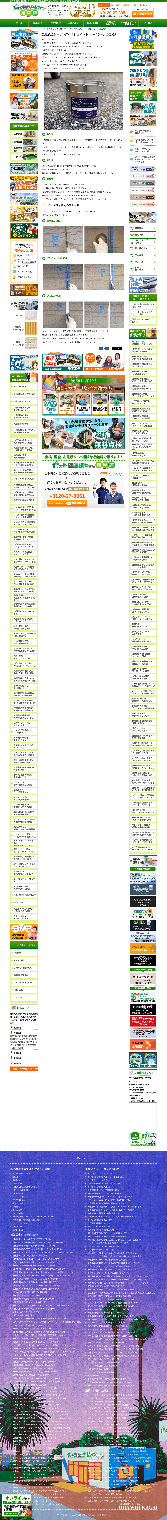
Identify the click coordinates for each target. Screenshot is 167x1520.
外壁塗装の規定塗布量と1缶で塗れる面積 (142, 655)
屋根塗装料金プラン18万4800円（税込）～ (104, 1193)
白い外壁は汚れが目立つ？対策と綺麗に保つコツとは (143, 781)
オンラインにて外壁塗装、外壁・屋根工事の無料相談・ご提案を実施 (114, 1256)
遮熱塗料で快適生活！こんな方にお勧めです (105, 1421)
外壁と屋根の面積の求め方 (25, 895)
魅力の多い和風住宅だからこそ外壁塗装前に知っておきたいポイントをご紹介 (118, 1283)
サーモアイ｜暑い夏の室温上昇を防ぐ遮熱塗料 (106, 1401)
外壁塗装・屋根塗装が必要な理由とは (27, 1295)
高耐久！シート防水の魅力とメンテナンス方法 (24, 850)
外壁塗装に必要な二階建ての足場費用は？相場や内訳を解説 (111, 1386)
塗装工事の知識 (20, 386)
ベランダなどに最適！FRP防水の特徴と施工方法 (25, 835)
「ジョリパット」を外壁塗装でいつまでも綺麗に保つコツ (35, 1408)
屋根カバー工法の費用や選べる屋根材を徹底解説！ (108, 1236)
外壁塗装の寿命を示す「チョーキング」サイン (24, 545)
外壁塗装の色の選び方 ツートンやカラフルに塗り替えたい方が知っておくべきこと (45, 1252)
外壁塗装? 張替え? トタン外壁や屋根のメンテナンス (108, 1273)
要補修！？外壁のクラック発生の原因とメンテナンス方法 (35, 1342)
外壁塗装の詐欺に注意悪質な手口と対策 (141, 410)
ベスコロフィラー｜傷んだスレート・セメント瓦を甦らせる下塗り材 (114, 1408)
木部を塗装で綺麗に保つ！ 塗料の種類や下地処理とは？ (35, 1444)
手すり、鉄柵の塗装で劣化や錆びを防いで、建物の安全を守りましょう (115, 1336)
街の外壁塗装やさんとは (22, 1173)
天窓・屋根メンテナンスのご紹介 (23, 657)
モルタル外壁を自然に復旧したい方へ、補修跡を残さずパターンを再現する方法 (44, 1352)
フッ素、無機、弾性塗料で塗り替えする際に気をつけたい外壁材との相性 (41, 1411)
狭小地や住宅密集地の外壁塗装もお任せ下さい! (24, 716)
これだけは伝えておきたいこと (25, 1187)
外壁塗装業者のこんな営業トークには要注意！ (143, 566)
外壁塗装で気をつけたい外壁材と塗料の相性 (24, 910)
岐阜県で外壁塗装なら (23, 968)
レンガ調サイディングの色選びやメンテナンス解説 (25, 560)
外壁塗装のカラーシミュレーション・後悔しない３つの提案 (36, 1259)
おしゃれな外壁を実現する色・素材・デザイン (143, 752)
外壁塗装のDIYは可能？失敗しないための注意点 (142, 573)
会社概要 (147, 23)
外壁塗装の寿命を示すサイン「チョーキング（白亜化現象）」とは (39, 1338)
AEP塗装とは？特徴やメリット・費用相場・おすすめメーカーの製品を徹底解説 (119, 1461)
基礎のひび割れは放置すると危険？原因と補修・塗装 (33, 1461)
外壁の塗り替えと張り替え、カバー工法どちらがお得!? (34, 1309)
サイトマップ (19, 997)
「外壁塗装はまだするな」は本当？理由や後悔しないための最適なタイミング (43, 1272)
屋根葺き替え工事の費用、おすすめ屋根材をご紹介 (108, 1233)
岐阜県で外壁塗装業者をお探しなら (27, 1220)
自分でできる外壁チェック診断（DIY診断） (30, 1302)
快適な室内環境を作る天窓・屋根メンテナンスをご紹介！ (110, 1309)
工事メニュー (74, 23)
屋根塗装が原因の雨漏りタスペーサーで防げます (24, 709)
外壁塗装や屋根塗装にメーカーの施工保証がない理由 (143, 528)
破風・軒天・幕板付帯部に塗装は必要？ (23, 627)
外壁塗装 (24, 134)
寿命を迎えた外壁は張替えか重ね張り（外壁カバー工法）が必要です (114, 1240)
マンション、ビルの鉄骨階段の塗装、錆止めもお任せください (112, 1333)
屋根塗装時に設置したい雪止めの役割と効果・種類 (25, 679)
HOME (45, 29)
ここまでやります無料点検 (129, 23)
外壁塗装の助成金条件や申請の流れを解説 (142, 358)
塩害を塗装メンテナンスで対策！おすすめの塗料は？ (33, 1441)
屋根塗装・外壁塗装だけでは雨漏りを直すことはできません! (36, 1289)
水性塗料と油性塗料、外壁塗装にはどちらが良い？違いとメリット (113, 1478)
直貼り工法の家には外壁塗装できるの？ (140, 595)
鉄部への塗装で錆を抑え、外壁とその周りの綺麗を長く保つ (111, 1329)
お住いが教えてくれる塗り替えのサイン (23, 409)
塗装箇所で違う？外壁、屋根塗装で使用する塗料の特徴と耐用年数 (113, 1468)
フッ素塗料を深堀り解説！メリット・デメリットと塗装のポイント (39, 1494)
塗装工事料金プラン (111, 23)
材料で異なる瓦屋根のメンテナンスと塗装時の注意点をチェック (113, 1289)
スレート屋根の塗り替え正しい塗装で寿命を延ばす (25, 701)
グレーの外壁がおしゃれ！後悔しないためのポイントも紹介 (36, 1478)
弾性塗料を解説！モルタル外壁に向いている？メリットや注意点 (38, 1497)
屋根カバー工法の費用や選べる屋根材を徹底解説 (24, 471)
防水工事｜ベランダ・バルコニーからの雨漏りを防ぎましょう (112, 1253)
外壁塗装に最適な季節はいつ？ (24, 501)
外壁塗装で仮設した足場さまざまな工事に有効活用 (143, 543)
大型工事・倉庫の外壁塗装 (98, 1369)
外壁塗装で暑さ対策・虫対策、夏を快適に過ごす (107, 1379)
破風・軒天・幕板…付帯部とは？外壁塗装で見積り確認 (109, 1296)
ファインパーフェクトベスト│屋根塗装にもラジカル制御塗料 (111, 1398)
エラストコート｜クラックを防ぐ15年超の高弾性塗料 (108, 1428)
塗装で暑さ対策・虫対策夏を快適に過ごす (24, 538)
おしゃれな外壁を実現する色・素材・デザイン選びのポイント (37, 1471)
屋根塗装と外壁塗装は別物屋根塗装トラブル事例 (25, 605)
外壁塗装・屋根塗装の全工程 (99, 1187)
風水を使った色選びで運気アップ (144, 132)
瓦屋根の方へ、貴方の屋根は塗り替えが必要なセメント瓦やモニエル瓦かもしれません (121, 1293)
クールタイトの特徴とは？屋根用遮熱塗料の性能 (143, 833)
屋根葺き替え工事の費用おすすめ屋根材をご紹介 (24, 464)
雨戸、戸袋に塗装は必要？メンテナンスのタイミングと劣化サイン (113, 1352)
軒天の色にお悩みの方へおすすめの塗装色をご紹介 (25, 649)
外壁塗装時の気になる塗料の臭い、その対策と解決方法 (34, 1282)
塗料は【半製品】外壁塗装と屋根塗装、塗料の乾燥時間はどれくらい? (40, 1388)
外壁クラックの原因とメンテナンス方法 (23, 553)
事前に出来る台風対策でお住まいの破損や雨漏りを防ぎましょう (38, 1454)
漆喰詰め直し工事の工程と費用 (140, 633)
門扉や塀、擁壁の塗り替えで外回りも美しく (105, 1246)
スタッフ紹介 (19, 960)
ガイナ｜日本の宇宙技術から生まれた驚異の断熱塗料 (108, 1438)
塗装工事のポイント (22, 401)
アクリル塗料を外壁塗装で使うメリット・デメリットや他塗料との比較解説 (117, 1451)
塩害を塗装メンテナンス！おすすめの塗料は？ (25, 865)
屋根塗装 (24, 142)
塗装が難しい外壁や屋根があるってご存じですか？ (143, 581)
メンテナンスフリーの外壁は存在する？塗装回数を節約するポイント (39, 1319)
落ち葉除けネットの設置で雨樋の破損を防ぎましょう (108, 1323)
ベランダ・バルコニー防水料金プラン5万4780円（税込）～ (111, 1200)
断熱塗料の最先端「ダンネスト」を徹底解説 (143, 707)
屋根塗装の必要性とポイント (99, 1227)
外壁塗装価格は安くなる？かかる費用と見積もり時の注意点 (111, 1210)
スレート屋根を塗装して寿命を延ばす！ (103, 1366)
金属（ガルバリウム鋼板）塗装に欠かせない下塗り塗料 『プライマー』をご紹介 (119, 1491)
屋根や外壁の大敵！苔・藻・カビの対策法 (141, 670)
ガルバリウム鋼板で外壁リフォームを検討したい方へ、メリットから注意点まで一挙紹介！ (48, 1322)
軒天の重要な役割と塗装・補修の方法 (22, 642)
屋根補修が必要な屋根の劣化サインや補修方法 (24, 694)
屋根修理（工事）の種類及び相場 (22, 456)
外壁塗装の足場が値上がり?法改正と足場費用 (143, 551)
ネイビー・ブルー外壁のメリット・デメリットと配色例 (34, 1474)
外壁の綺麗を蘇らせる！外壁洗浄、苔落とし (142, 662)
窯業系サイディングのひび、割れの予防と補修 (142, 588)
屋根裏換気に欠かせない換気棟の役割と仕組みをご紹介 (34, 1438)
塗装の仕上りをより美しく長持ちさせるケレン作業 (25, 590)
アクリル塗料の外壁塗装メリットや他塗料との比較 (25, 508)
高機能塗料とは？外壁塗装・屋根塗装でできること (25, 597)
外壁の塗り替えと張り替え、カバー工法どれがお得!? (142, 447)
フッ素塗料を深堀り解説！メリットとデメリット (143, 804)
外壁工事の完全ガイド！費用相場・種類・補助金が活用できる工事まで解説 (42, 1275)
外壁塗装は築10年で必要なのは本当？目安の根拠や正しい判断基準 (39, 1269)
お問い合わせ (19, 990)
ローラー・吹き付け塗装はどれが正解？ (140, 647)
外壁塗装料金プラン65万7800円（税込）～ (104, 1190)
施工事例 (37, 23)
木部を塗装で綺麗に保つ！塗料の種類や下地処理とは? (143, 685)
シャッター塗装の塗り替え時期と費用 (22, 798)
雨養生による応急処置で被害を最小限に (142, 722)
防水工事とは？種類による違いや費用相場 (25, 828)
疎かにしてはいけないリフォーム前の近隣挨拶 (142, 424)
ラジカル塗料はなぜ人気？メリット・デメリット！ (143, 841)
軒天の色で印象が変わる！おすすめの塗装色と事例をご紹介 (111, 1306)
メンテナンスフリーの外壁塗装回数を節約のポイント (143, 462)
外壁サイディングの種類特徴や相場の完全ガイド (24, 568)
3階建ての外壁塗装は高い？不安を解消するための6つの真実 (36, 1285)
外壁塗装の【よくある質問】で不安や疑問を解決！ (33, 1239)
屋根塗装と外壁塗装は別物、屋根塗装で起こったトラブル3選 (37, 1378)
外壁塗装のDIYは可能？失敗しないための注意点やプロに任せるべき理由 (41, 1305)
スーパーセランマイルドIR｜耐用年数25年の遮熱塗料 (108, 1405)
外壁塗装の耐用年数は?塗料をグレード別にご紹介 (25, 486)
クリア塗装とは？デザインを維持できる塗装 (25, 530)
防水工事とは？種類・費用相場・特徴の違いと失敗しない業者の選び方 (40, 1425)
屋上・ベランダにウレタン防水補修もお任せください (25, 843)
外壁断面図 (18, 902)
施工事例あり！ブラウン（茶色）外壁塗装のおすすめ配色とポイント (39, 1491)
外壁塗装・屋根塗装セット (24, 149)
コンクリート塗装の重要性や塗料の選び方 (23, 806)
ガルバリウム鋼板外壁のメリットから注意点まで (142, 469)
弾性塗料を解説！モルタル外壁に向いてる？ (143, 811)
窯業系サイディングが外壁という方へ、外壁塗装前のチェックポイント (115, 1497)
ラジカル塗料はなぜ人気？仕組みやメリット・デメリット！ (36, 1501)
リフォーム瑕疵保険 (21, 1190)
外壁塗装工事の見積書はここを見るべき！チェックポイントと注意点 (114, 1207)
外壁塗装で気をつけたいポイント (24, 612)
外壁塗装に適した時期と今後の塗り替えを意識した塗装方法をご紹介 (39, 1332)
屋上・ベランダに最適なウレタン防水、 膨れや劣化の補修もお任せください (42, 1431)
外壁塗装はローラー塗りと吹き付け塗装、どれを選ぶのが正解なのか (39, 1391)
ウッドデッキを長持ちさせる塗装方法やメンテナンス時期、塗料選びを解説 (117, 1339)
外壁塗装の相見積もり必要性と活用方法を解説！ (143, 380)
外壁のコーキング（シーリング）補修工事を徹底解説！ (109, 1266)
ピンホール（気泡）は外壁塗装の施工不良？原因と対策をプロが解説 (39, 1355)
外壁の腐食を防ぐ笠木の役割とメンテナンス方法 (25, 664)
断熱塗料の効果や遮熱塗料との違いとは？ (142, 699)
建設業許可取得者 (21, 975)
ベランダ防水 (24, 157)
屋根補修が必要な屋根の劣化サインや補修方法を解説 (108, 1326)
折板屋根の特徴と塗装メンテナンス (21, 739)
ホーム (19, 23)
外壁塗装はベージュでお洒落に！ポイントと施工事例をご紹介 (37, 1488)
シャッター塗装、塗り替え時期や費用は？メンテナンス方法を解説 (113, 1346)
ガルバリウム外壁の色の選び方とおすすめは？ (31, 1325)
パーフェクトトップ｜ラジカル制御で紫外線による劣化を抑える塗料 (114, 1395)
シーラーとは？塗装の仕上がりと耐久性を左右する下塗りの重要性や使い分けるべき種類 (122, 1484)
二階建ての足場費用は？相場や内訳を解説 (142, 558)
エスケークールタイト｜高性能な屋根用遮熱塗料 (107, 1418)
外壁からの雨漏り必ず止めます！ (101, 1220)
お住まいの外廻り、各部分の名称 (26, 1312)
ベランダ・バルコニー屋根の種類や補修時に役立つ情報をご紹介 (38, 1421)
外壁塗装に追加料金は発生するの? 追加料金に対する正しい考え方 (113, 1263)
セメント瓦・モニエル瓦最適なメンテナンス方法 (24, 753)
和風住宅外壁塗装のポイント (140, 625)
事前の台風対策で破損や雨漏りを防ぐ (140, 714)
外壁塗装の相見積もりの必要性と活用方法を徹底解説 (33, 1368)
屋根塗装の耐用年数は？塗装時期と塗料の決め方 (142, 744)
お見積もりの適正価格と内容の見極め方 (142, 402)
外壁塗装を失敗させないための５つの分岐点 (30, 1256)
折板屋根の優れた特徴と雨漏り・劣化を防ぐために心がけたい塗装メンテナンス (119, 1276)
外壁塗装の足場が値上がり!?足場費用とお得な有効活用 (109, 1382)
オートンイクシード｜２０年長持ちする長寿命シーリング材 (111, 1444)
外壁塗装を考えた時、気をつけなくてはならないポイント (35, 1362)
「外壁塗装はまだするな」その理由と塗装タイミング (25, 431)
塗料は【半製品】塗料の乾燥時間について (24, 872)
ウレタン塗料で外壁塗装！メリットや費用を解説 (25, 516)
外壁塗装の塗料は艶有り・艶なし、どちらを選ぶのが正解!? (111, 1474)
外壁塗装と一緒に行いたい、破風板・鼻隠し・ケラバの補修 (111, 1299)
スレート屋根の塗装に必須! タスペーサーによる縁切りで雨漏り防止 (39, 1382)
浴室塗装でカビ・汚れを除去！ (22, 791)
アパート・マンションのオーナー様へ (142, 313)
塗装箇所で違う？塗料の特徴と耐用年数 (141, 491)
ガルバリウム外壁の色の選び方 (140, 476)
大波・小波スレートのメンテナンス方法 (23, 917)
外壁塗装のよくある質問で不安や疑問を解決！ (143, 350)
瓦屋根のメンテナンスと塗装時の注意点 (24, 746)
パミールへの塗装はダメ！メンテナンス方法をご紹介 (143, 692)
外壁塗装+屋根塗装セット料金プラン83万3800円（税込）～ (111, 1197)
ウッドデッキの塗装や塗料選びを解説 (23, 783)
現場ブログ (17, 1180)
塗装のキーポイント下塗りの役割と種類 (140, 499)
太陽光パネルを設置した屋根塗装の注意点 (142, 677)
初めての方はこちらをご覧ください (102, 1173)
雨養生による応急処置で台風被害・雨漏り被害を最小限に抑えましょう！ (41, 1458)
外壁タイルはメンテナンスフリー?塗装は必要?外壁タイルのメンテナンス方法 (118, 1280)
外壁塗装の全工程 (21, 424)
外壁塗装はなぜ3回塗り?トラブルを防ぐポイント (24, 620)
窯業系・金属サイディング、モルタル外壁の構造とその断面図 (37, 1405)
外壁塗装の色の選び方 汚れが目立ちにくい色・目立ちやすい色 (37, 1249)
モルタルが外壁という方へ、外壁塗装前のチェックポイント (111, 1494)
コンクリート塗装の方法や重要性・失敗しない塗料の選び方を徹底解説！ (116, 1349)
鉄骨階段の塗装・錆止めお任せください (24, 768)
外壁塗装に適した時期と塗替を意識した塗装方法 (24, 493)
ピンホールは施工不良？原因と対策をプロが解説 (24, 582)
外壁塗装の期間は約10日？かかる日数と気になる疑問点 (34, 1266)
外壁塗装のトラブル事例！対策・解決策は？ (143, 737)
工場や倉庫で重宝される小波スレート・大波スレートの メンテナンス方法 (41, 1415)
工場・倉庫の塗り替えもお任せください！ (143, 305)
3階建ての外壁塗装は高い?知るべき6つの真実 (143, 439)
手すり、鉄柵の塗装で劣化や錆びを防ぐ (23, 776)
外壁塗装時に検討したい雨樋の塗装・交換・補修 (24, 672)
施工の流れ (92, 23)
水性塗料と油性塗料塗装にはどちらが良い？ (142, 610)
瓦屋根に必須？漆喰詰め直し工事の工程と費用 (106, 1286)
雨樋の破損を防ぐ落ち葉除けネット (21, 687)
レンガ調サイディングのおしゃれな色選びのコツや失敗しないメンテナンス (42, 1345)
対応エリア (17, 1210)
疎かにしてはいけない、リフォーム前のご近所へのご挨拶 (35, 1279)
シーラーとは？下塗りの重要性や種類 (141, 514)
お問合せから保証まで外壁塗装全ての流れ (104, 1183)
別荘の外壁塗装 (94, 1376)
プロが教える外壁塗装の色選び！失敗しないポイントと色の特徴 (38, 1242)
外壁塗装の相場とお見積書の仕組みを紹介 (142, 387)
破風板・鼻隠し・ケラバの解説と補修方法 (25, 635)
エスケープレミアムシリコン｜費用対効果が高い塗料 (108, 1415)
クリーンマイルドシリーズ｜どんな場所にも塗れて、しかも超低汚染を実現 (117, 1441)
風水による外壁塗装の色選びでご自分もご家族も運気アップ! (36, 1262)
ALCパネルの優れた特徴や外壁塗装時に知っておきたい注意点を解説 (39, 1398)
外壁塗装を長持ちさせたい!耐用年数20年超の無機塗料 (143, 521)
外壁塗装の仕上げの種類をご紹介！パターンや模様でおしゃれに (38, 1504)
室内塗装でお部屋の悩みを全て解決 (102, 1250)
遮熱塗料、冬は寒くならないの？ (101, 1464)
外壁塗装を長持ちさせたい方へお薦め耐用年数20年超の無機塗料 (113, 1481)
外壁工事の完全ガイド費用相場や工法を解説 (23, 441)
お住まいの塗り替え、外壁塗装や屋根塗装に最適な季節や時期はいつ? (40, 1335)
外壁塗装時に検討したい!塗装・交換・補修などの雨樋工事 (110, 1316)
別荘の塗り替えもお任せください (143, 320)
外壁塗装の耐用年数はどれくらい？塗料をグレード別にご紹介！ (38, 1329)
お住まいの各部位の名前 (24, 479)
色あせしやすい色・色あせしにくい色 (143, 150)
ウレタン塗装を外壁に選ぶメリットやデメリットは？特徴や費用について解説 (118, 1454)
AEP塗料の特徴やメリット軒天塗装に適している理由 (143, 848)
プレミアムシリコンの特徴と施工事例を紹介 (141, 826)
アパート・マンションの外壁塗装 (101, 1372)
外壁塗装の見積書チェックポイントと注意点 (143, 395)
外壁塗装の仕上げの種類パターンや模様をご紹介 (142, 818)
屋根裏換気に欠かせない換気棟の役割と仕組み (24, 858)
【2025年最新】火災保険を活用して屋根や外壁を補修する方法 (112, 1217)
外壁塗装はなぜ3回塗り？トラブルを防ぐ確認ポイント (34, 1365)
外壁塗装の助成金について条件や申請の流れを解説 (108, 1260)
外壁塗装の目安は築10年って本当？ (21, 416)
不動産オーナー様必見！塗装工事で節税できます (142, 536)
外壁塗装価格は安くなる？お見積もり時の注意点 (25, 449)
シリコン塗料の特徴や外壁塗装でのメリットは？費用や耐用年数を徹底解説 (117, 1448)
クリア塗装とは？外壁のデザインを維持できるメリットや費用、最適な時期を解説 (119, 1458)
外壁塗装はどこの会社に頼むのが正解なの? (30, 1385)
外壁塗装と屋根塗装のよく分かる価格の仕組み (106, 1177)
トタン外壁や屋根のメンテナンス (22, 731)
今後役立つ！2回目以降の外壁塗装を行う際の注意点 (108, 1243)
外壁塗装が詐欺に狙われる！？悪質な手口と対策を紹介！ (35, 1372)
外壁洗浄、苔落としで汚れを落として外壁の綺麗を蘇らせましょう (113, 1356)
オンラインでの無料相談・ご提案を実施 (142, 343)
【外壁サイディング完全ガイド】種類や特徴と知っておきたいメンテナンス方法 (44, 1348)
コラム (53, 29)
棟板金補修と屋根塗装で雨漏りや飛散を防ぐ (24, 813)
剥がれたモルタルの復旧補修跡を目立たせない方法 (25, 575)
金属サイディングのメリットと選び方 (22, 724)
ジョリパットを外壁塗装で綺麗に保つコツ (143, 640)
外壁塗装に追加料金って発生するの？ (140, 372)
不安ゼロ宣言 (18, 1203)
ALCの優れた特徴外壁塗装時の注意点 (22, 887)
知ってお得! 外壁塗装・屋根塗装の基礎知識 (30, 1292)
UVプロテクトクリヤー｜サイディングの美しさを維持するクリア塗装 (115, 1431)
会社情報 (16, 1207)
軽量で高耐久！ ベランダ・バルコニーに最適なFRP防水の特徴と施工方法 (41, 1428)
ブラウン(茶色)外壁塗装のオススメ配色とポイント (143, 796)
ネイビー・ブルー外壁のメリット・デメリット (142, 759)
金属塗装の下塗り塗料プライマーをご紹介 (141, 506)
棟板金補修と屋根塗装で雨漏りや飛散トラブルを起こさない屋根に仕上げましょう (45, 1418)
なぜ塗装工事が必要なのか (25, 394)
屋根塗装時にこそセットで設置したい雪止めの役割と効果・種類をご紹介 (116, 1319)
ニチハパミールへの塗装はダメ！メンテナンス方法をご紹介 (36, 1448)
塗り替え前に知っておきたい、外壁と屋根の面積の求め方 (35, 1401)
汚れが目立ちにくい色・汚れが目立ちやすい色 (145, 141)
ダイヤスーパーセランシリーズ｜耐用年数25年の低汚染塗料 (111, 1411)
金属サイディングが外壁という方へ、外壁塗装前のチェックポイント (114, 1501)
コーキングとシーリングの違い (25, 880)
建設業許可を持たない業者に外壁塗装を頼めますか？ (33, 1217)
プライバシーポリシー (23, 983)
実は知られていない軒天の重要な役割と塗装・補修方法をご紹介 (113, 1303)
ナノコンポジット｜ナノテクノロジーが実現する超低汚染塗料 (112, 1425)
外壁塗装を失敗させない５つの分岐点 (142, 365)
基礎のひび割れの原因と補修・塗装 (139, 729)
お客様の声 (55, 23)
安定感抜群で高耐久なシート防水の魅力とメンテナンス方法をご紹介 (39, 1435)
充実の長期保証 (19, 1200)
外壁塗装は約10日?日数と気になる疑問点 (141, 417)
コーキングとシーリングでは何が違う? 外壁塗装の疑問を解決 (37, 1395)
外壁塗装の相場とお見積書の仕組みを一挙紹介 (106, 1203)
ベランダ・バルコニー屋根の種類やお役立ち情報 (25, 820)
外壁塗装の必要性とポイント (99, 1223)
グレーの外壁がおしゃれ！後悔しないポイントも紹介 (143, 766)
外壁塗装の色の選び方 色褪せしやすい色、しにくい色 (34, 1246)
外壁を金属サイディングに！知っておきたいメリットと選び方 (112, 1270)
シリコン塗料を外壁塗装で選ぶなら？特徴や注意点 (25, 523)
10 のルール (18, 1193)
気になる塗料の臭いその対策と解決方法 (140, 432)
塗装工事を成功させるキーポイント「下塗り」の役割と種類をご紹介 (114, 1488)
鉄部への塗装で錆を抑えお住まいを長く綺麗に (24, 761)
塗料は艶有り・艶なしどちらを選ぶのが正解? (142, 603)
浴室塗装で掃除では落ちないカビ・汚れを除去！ (107, 1342)
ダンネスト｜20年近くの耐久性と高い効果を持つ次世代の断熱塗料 (114, 1435)
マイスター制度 (19, 1197)
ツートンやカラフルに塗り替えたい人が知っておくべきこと (145, 159)
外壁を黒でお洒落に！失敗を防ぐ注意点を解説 (142, 774)
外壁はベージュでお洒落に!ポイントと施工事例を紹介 (143, 789)
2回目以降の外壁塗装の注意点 (139, 484)
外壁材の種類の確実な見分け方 (138, 454)
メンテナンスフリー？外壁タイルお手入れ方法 (142, 618)
